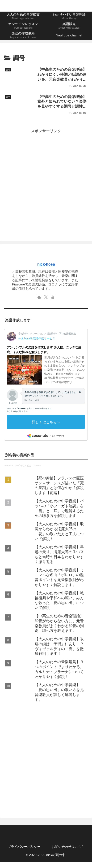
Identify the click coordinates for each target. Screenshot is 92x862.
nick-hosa (46, 264)
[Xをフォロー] (46, 297)
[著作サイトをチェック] (39, 297)
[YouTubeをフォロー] (53, 297)
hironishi (8, 465)
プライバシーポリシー (24, 847)
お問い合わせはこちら (68, 847)
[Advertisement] (46, 181)
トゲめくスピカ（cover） (28, 465)
